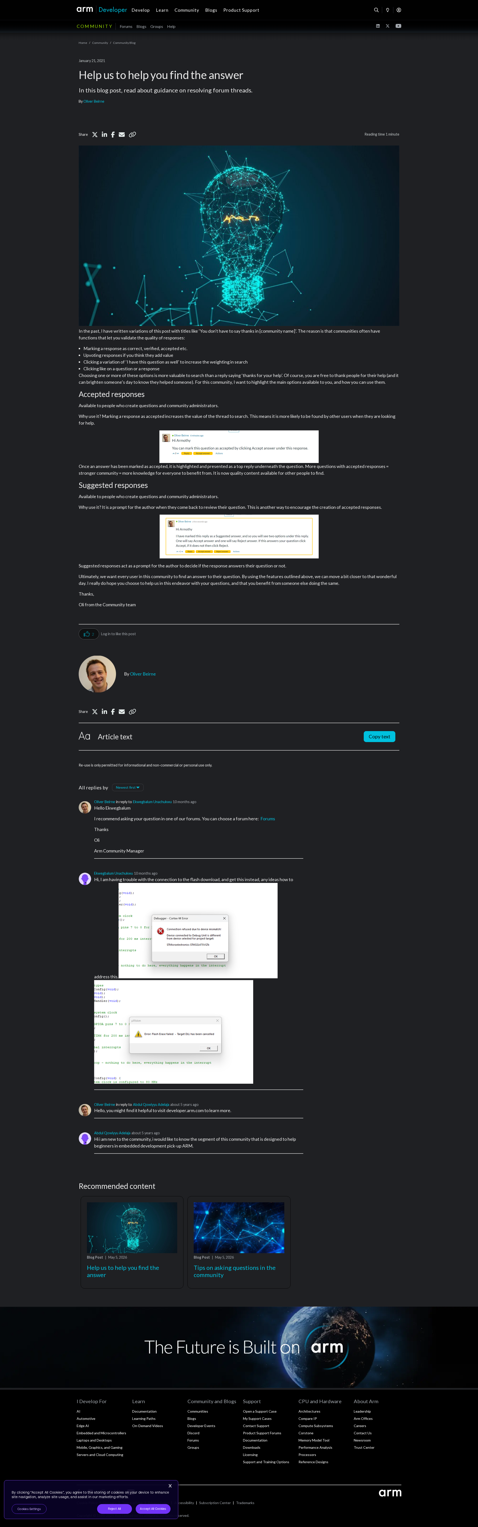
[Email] (122, 135)
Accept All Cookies (153, 1509)
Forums (267, 818)
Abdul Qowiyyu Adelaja (151, 1104)
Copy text (379, 736)
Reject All (114, 1509)
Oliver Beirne (93, 101)
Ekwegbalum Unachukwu (152, 802)
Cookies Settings (29, 1509)
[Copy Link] (132, 135)
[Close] (170, 1485)
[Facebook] (113, 135)
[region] (91, 1499)
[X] (95, 135)
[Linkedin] (104, 135)
